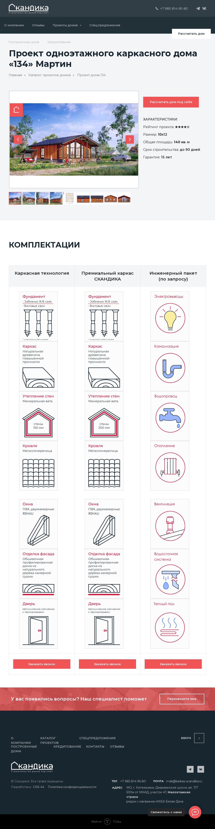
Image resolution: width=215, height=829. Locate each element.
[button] (41, 664)
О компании (14, 25)
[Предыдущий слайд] (18, 139)
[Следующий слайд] (130, 139)
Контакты (95, 746)
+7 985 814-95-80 (174, 9)
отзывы (117, 746)
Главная (15, 75)
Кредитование (59, 42)
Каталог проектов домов (50, 75)
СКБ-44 (38, 787)
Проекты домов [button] (66, 25)
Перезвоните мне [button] (182, 699)
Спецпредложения (104, 25)
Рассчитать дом (191, 34)
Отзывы (38, 25)
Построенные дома (23, 42)
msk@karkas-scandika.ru (184, 781)
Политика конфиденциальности (72, 787)
